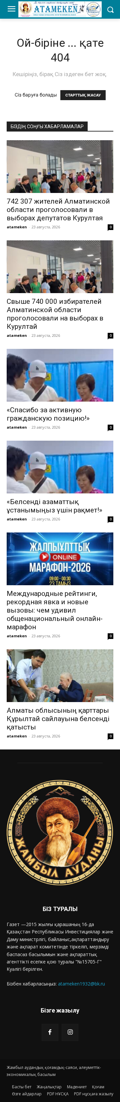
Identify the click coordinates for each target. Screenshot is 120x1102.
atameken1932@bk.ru (81, 983)
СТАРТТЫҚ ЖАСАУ (83, 95)
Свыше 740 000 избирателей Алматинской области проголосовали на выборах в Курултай (55, 313)
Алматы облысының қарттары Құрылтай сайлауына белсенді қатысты (58, 718)
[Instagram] (70, 1032)
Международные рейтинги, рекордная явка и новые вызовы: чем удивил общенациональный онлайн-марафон (55, 610)
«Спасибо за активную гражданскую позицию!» (48, 414)
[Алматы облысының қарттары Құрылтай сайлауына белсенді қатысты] (60, 675)
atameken (17, 226)
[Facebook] (50, 1032)
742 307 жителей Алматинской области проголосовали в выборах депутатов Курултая (58, 209)
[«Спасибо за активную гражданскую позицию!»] (60, 375)
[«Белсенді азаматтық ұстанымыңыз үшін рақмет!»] (60, 467)
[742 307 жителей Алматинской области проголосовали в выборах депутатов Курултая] (60, 166)
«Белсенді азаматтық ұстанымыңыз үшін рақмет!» (54, 506)
